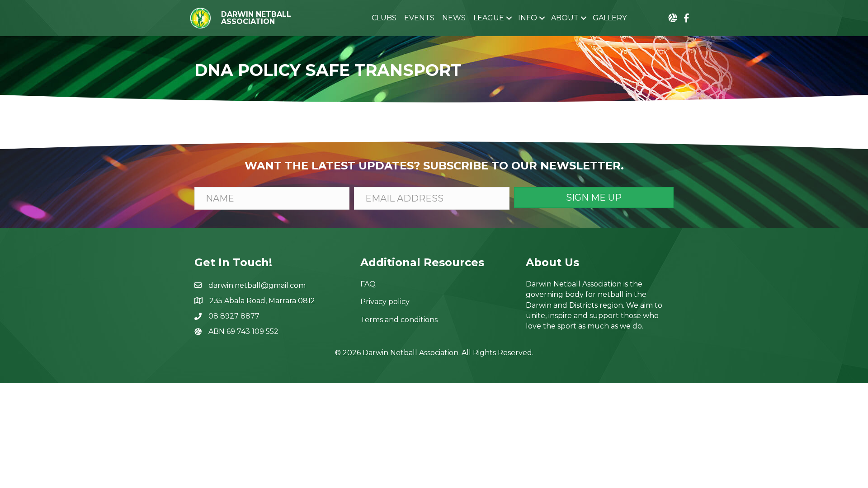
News (454, 18)
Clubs (384, 18)
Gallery (610, 18)
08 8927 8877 (233, 316)
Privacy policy (385, 301)
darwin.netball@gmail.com (257, 285)
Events (419, 18)
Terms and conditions (399, 319)
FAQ (368, 284)
